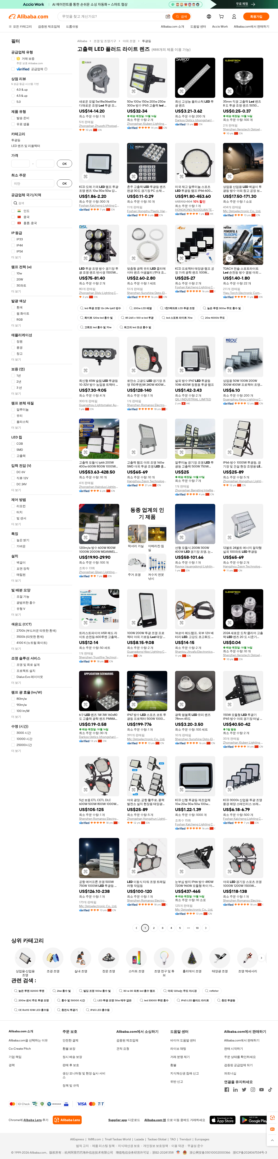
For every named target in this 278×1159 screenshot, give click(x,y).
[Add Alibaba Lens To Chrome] (67, 1120)
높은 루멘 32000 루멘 (31, 990)
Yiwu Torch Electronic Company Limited (243, 293)
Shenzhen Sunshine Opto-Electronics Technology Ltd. (147, 293)
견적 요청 (122, 1048)
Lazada (139, 1139)
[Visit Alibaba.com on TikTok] (270, 1089)
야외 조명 (129, 41)
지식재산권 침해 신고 (184, 1073)
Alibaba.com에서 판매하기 (242, 1040)
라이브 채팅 (178, 1048)
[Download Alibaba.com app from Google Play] (254, 1120)
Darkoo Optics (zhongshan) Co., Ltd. (195, 120)
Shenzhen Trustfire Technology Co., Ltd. (99, 657)
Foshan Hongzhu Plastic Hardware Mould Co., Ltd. (147, 211)
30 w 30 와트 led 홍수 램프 (139, 990)
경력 (12, 1065)
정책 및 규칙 (71, 1085)
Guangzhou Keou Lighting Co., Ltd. (243, 399)
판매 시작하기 (233, 1048)
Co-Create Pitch (20, 1048)
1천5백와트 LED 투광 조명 (179, 308)
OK (64, 164)
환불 (173, 1065)
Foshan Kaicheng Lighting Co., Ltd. (99, 205)
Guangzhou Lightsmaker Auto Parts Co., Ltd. (99, 405)
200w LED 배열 (143, 308)
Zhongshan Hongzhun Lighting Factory (243, 481)
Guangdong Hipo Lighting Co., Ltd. (147, 651)
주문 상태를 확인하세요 (240, 1057)
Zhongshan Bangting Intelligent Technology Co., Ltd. (195, 490)
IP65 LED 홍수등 (100, 1009)
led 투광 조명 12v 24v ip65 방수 (102, 308)
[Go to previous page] (136, 928)
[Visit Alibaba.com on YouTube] (261, 1089)
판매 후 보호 (71, 1065)
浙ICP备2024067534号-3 (250, 1152)
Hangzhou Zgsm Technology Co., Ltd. (147, 481)
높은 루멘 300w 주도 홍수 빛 (224, 308)
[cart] (222, 17)
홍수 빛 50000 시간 (73, 1000)
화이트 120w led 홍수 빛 (98, 317)
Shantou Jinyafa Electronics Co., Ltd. (195, 651)
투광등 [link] (146, 41)
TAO (173, 1139)
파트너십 (230, 1073)
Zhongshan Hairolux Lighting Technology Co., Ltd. (99, 487)
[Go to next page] (206, 928)
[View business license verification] (178, 1152)
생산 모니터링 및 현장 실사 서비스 (84, 1075)
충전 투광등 (228, 1000)
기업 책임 (15, 1057)
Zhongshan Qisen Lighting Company (99, 572)
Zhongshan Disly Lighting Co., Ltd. (99, 293)
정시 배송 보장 (72, 1057)
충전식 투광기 (69, 1009)
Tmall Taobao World (118, 1139)
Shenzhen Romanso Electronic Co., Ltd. (147, 405)
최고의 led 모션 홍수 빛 (137, 327)
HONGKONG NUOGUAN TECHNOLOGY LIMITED (195, 209)
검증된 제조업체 (127, 1040)
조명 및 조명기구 (105, 41)
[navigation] (41, 485)
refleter (214, 990)
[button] (167, 16)
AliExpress (77, 1139)
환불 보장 (69, 1048)
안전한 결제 (70, 1040)
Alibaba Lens (32, 1120)
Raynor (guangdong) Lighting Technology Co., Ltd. (195, 566)
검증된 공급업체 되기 (238, 1065)
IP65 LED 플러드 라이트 (195, 1000)
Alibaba (82, 41)
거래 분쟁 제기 (180, 1057)
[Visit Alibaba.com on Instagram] (252, 1089)
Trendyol (185, 1139)
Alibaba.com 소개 (21, 1031)
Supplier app (117, 1120)
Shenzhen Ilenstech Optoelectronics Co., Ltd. (243, 129)
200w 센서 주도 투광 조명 (33, 1000)
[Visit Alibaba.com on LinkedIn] (235, 1089)
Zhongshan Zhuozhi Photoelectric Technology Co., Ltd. (99, 126)
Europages (202, 1139)
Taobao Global (156, 1139)
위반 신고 (176, 1081)
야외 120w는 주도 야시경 (182, 990)
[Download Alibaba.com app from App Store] (223, 1120)
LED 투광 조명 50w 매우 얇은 (115, 1000)
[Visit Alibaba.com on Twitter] (244, 1089)
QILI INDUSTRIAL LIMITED (193, 399)
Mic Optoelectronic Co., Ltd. (242, 211)
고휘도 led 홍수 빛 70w (97, 327)
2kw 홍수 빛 (64, 990)
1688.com (94, 1139)
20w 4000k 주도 (215, 317)
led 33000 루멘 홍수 (156, 1000)
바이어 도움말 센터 (183, 1040)
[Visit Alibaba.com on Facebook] (226, 1089)
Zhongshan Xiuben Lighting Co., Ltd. (147, 123)
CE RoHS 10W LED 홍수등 (33, 1009)
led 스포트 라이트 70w (179, 317)
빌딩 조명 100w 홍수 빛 (97, 990)
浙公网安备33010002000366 (210, 1152)
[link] (272, 1117)
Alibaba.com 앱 (155, 1120)
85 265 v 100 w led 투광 (139, 317)
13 (197, 927)
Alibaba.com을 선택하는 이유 (28, 1040)
